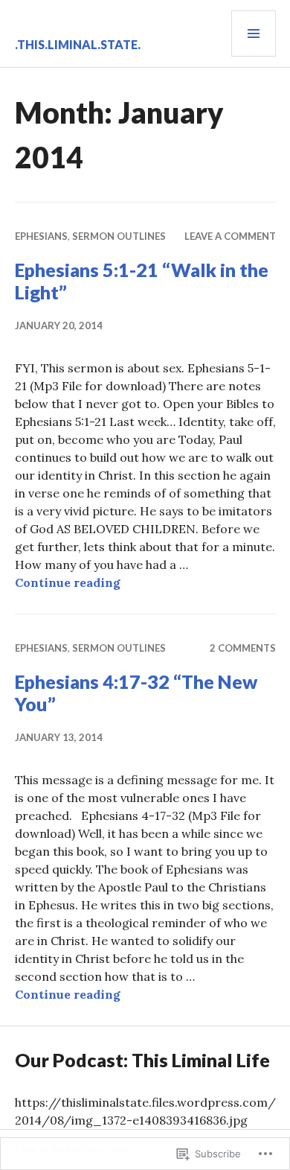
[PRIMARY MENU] (253, 33)
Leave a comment (230, 236)
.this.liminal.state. (78, 44)
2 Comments (243, 648)
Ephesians (41, 236)
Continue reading (67, 582)
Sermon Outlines (119, 236)
